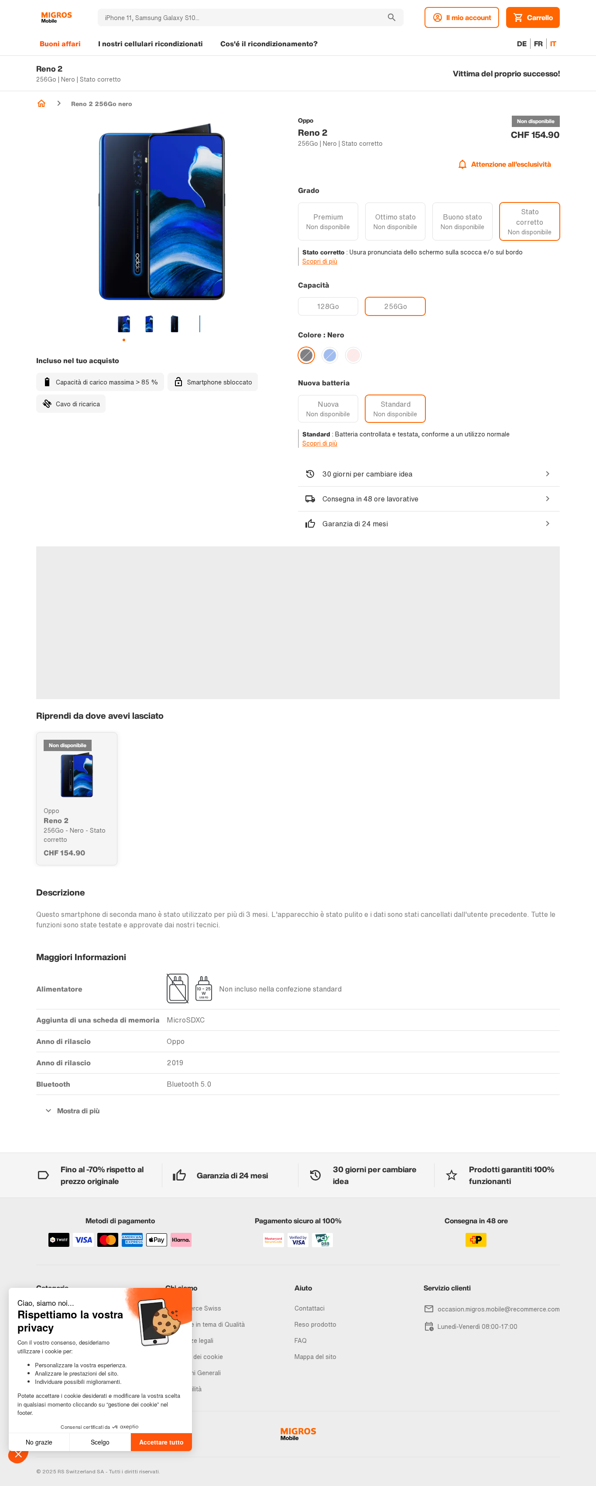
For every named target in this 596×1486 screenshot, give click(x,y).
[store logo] (56, 17)
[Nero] (306, 355)
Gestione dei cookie (194, 1356)
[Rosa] (353, 355)
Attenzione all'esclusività (511, 164)
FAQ (301, 1340)
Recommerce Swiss (193, 1308)
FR (538, 43)
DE (522, 43)
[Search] (392, 17)
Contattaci (310, 1308)
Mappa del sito (315, 1356)
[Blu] (330, 355)
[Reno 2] (77, 774)
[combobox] (239, 17)
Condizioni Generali (193, 1372)
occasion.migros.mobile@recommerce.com (499, 1309)
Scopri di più (319, 261)
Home (41, 103)
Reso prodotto (315, 1324)
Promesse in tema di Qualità (205, 1324)
